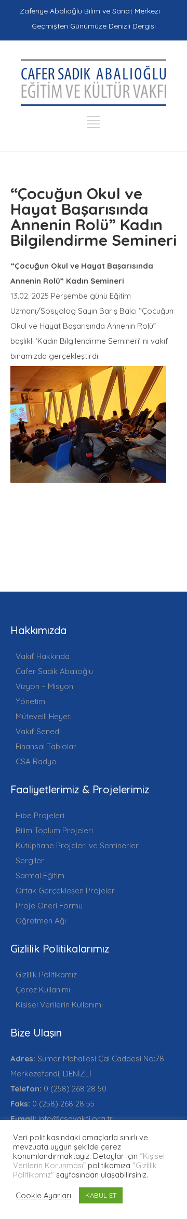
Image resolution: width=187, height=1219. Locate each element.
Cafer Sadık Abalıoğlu (54, 671)
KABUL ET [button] (100, 1195)
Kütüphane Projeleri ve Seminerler (77, 845)
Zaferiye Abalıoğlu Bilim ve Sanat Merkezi (90, 11)
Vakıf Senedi (38, 731)
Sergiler (30, 860)
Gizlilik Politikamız (46, 974)
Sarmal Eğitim (40, 875)
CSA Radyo (36, 761)
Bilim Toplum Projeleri (54, 830)
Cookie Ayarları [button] (43, 1195)
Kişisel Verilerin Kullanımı (59, 1005)
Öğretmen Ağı (41, 921)
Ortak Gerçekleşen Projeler (65, 890)
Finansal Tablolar (46, 746)
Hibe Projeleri (40, 815)
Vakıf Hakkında (43, 656)
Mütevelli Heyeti (44, 716)
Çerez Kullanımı (43, 989)
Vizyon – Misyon (44, 686)
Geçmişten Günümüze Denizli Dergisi (94, 26)
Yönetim (30, 701)
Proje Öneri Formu (49, 905)
